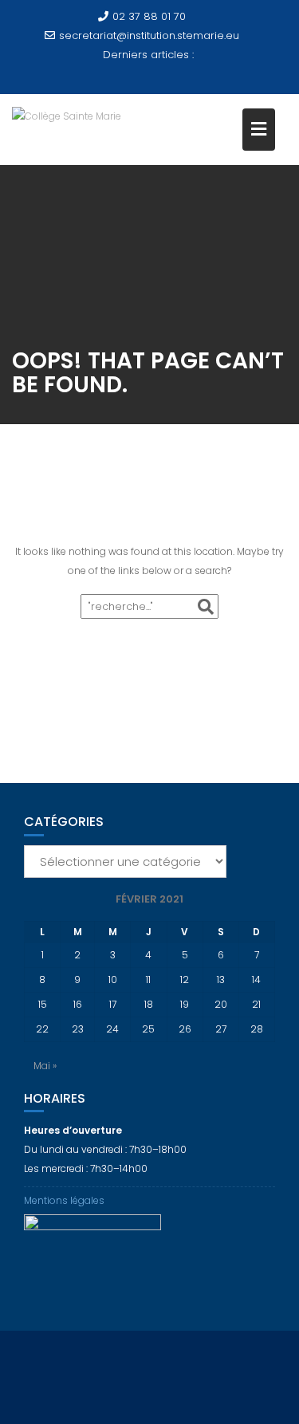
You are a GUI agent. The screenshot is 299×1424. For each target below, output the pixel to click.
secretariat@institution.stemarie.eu (149, 35)
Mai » (45, 1065)
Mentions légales (64, 1200)
